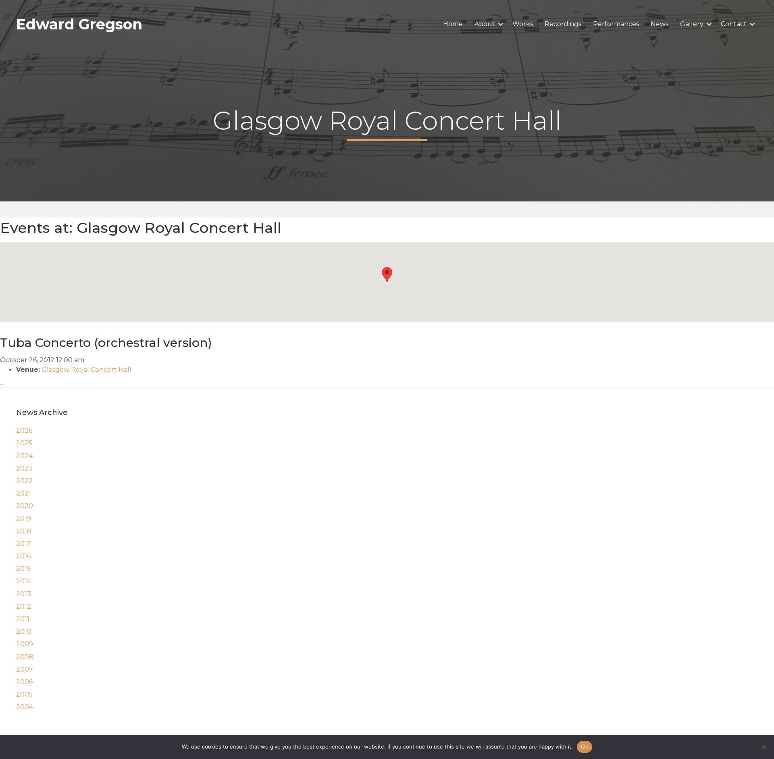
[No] (764, 747)
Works (522, 24)
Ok (584, 746)
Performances (616, 24)
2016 (23, 556)
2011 (22, 619)
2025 (24, 443)
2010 (23, 631)
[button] (500, 24)
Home (453, 24)
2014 (23, 581)
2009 (24, 644)
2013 (23, 594)
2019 (23, 518)
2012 (23, 606)
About (484, 24)
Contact (734, 24)
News (659, 24)
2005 (24, 694)
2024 (24, 456)
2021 (23, 493)
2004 (24, 707)
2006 (24, 682)
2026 (24, 430)
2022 (24, 481)
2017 (23, 543)
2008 (24, 657)
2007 (24, 669)
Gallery (691, 24)
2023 (24, 468)
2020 (24, 506)
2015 (23, 568)
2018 (23, 531)
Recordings (563, 24)
